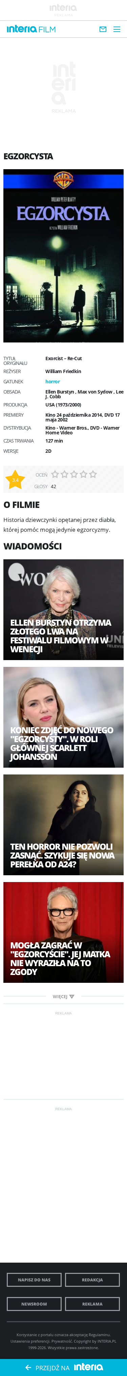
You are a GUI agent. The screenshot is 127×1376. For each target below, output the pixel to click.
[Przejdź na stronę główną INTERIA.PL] (22, 29)
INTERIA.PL (107, 1341)
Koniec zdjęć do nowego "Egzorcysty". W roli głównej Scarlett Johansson (61, 743)
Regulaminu (99, 1334)
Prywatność (61, 1341)
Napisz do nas (34, 1280)
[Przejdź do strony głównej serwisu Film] (47, 30)
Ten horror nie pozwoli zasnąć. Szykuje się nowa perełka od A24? (62, 855)
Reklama (92, 1304)
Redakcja (92, 1280)
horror (52, 381)
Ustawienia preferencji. (30, 1341)
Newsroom (34, 1304)
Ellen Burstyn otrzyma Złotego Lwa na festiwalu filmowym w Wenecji (60, 635)
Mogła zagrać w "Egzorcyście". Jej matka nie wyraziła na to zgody (60, 958)
